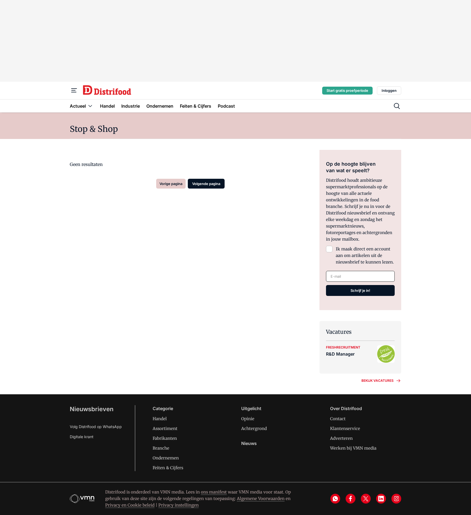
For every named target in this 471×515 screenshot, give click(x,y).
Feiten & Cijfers (168, 467)
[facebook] (350, 499)
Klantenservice (345, 428)
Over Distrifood (346, 408)
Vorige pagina (170, 183)
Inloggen (389, 90)
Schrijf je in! (360, 290)
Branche (161, 448)
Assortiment (165, 428)
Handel (160, 418)
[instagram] (396, 499)
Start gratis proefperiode (347, 90)
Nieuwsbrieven (91, 409)
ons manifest (214, 492)
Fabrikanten (165, 438)
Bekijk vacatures (377, 380)
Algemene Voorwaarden (261, 498)
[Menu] (74, 90)
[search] (396, 106)
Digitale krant (81, 436)
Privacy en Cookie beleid (130, 505)
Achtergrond (254, 428)
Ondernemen (166, 458)
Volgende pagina (206, 183)
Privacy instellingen (178, 505)
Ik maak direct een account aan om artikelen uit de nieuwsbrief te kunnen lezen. (365, 255)
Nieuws (249, 443)
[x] (366, 499)
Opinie (247, 418)
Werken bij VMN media (353, 448)
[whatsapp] (335, 499)
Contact (338, 418)
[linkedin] (381, 499)
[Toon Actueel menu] (90, 105)
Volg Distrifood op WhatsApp (96, 426)
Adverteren (341, 438)
